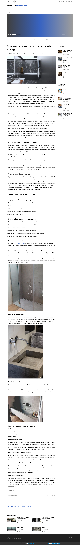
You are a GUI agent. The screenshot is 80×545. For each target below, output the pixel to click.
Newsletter (61, 1)
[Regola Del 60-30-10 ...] (60, 66)
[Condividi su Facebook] (45, 495)
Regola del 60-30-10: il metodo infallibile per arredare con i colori (67, 66)
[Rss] (13, 1)
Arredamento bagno (11, 490)
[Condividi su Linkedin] (52, 495)
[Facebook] (8, 1)
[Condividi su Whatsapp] (47, 495)
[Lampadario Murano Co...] (60, 51)
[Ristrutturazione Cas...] (60, 91)
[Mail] (16, 1)
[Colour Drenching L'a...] (60, 74)
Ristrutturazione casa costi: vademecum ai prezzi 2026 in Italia (67, 91)
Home (35, 39)
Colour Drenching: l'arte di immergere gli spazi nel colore (68, 74)
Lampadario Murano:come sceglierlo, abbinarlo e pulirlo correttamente (67, 51)
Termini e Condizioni (11, 538)
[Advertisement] (40, 24)
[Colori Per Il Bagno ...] (60, 59)
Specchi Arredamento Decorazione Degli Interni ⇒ (19, 506)
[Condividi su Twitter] (50, 495)
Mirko (19, 531)
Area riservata (69, 1)
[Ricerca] (9, 12)
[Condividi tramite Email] (54, 495)
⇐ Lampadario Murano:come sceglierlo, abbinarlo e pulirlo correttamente (24, 503)
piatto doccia (20, 243)
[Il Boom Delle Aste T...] (60, 106)
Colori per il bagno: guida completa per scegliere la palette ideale (67, 59)
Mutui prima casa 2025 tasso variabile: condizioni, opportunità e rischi (67, 98)
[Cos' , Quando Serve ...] (60, 114)
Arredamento (42, 39)
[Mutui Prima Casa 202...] (60, 98)
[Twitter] (11, 1)
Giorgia (20, 53)
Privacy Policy (18, 538)
